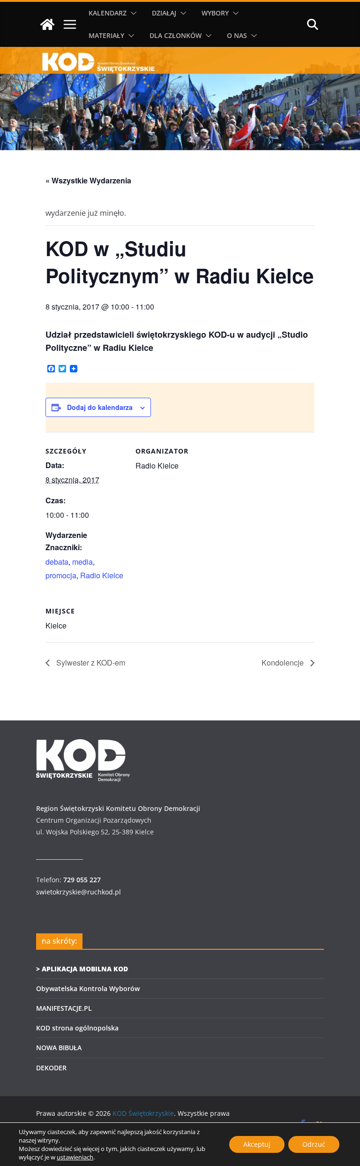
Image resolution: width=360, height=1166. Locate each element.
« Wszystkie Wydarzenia (88, 180)
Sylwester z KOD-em (89, 662)
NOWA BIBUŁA (59, 1047)
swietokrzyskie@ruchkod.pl (78, 891)
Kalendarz (108, 12)
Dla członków (176, 35)
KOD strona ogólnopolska (77, 1027)
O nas (237, 35)
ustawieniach (75, 1157)
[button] (132, 13)
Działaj (164, 12)
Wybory (215, 12)
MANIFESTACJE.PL (64, 1008)
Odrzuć (313, 1144)
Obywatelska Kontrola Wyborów (88, 988)
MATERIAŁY (106, 35)
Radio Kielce (101, 575)
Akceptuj (256, 1144)
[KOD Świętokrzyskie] (47, 24)
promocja (60, 575)
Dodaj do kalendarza (100, 407)
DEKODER (51, 1067)
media (82, 561)
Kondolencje (284, 662)
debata (56, 561)
